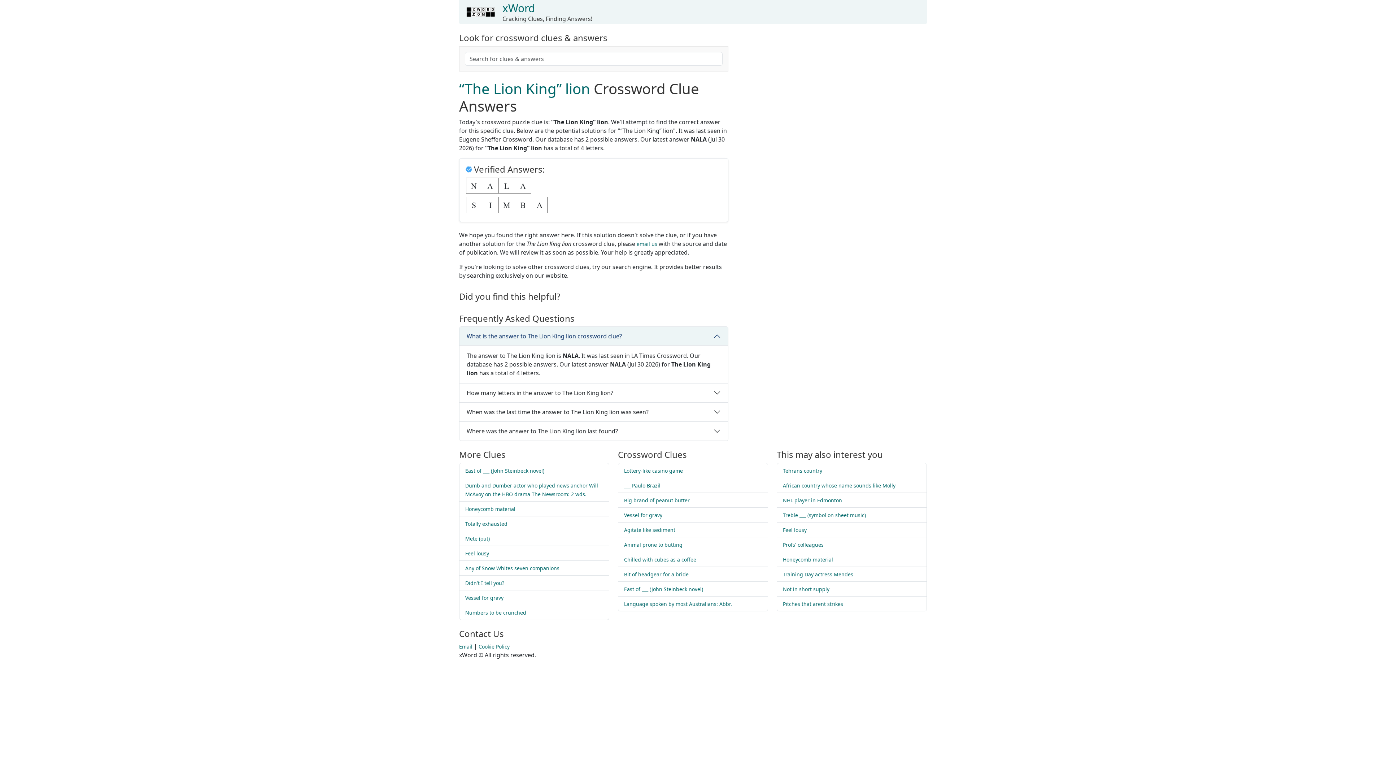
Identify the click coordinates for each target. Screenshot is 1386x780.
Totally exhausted (486, 523)
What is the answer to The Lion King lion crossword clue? (544, 336)
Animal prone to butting (653, 544)
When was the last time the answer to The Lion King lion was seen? (558, 412)
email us (647, 243)
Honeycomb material (490, 509)
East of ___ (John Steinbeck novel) (504, 470)
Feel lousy (477, 553)
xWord (518, 8)
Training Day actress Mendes (818, 574)
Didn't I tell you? (484, 583)
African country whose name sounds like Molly (839, 485)
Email (465, 646)
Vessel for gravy (484, 597)
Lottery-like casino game (653, 470)
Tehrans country (802, 470)
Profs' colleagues (803, 544)
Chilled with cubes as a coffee (660, 559)
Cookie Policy (494, 646)
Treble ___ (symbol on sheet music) (824, 515)
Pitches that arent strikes (813, 604)
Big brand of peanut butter (657, 500)
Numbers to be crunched (495, 612)
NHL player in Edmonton (812, 500)
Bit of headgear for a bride (656, 574)
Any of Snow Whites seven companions (512, 568)
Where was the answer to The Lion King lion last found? (542, 431)
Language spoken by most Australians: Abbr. (678, 604)
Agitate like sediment (649, 529)
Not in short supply (806, 589)
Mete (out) (477, 538)
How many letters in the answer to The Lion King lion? (540, 393)
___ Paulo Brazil (642, 485)
